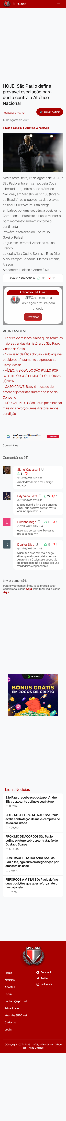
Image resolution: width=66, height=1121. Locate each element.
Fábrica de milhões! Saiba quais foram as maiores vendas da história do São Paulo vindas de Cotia (33, 343)
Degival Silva (25, 544)
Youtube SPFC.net (16, 1015)
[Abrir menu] (58, 4)
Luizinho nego (26, 522)
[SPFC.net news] (33, 437)
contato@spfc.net (16, 1001)
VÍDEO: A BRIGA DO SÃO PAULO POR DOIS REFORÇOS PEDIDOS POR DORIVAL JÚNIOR (32, 375)
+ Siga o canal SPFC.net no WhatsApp (26, 127)
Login (8, 1029)
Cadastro (10, 1022)
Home (8, 972)
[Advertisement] (33, 43)
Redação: (14, 112)
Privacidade (12, 1008)
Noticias (10, 980)
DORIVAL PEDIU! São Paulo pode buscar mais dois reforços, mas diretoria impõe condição (32, 408)
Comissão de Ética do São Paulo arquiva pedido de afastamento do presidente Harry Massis (32, 359)
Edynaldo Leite (27, 496)
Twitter (44, 978)
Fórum (8, 994)
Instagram (46, 984)
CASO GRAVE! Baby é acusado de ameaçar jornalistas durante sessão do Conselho (30, 392)
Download (33, 317)
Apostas (10, 987)
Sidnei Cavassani (28, 469)
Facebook (45, 972)
